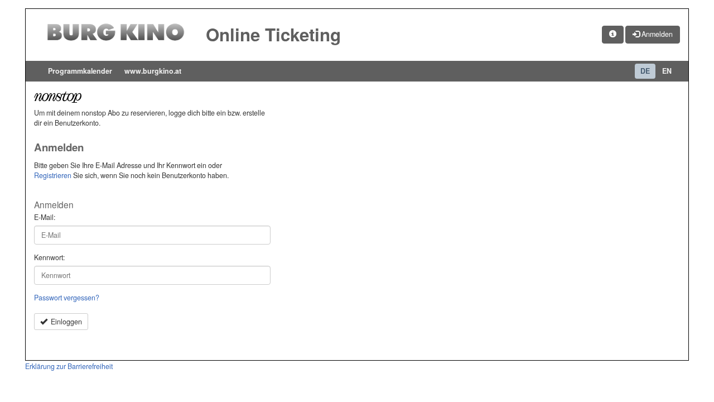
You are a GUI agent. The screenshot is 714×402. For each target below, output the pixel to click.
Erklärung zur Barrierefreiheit (69, 366)
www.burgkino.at (152, 71)
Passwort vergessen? (66, 298)
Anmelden (656, 34)
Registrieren (52, 175)
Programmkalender (80, 71)
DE (645, 71)
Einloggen (64, 322)
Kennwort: (49, 257)
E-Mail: (44, 217)
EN (667, 71)
